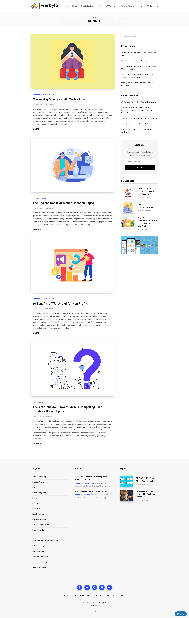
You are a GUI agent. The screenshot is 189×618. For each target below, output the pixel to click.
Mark (123, 102)
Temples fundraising (39, 562)
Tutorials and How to (39, 567)
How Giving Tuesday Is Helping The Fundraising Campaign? (146, 494)
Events (34, 498)
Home (66, 596)
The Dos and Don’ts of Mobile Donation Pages (63, 203)
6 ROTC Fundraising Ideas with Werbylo (134, 61)
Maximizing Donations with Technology (59, 99)
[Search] (156, 6)
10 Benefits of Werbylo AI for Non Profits (60, 303)
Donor (34, 487)
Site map (94, 605)
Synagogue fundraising (40, 556)
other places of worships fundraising (45, 540)
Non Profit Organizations (43, 94)
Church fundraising (39, 477)
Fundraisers (38, 402)
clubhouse (124, 129)
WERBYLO (102, 603)
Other (34, 535)
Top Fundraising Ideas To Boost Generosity (143, 118)
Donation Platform (38, 482)
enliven (123, 107)
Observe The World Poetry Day (139, 124)
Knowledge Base (39, 198)
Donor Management (39, 493)
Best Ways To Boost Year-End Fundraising (141, 102)
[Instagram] (94, 587)
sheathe (124, 118)
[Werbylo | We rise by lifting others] (44, 6)
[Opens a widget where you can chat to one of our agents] (181, 614)
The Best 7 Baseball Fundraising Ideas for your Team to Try (146, 191)
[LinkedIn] (109, 587)
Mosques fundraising (39, 519)
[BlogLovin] (102, 587)
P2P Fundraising (38, 546)
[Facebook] (79, 587)
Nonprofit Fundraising (39, 530)
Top (95, 611)
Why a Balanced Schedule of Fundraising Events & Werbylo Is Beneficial (147, 222)
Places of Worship (38, 551)
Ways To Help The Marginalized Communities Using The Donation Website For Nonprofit (137, 110)
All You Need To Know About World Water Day (145, 479)
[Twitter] (87, 587)
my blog (124, 124)
